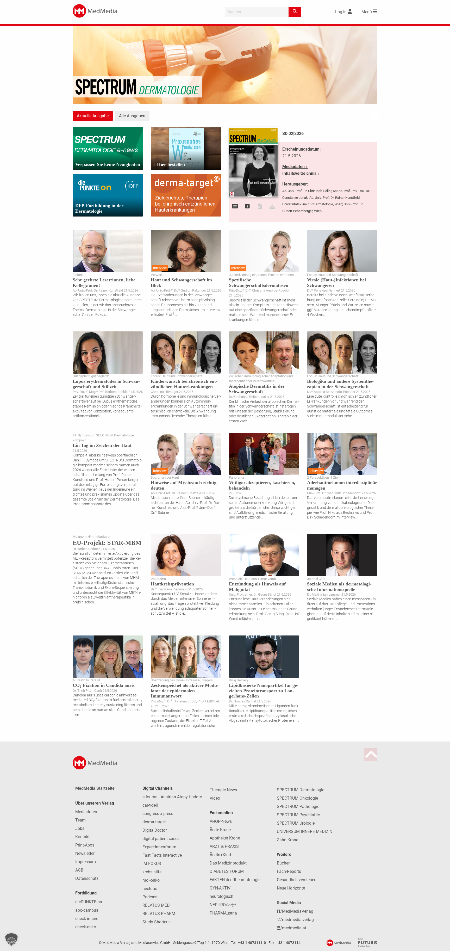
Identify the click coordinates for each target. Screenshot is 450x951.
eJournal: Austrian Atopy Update (172, 796)
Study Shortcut (156, 921)
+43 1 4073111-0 (252, 943)
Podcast (150, 896)
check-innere (86, 918)
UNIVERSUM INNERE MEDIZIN (304, 831)
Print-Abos (84, 845)
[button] (11, 939)
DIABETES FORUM (227, 871)
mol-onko (151, 880)
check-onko (85, 926)
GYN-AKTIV (220, 888)
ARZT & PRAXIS (224, 846)
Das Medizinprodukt (228, 863)
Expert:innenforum (159, 846)
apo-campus (86, 910)
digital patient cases (160, 838)
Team (80, 820)
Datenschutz (86, 878)
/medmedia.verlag (297, 919)
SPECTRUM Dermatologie (300, 789)
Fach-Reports (289, 871)
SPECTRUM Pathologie (298, 806)
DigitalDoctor (154, 830)
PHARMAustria (223, 913)
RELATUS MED (156, 905)
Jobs (79, 828)
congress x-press (157, 813)
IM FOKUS (151, 863)
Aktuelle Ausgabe (93, 115)
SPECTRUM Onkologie (297, 798)
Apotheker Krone (225, 838)
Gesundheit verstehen (296, 879)
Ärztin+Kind (220, 854)
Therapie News (223, 789)
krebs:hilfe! (152, 871)
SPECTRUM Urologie (296, 823)
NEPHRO (223, 904)
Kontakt (82, 836)
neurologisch (221, 896)
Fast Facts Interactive (162, 855)
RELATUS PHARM (158, 913)
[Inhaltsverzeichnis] (235, 206)
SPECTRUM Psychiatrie (298, 814)
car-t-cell (150, 805)
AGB (79, 870)
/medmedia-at (293, 927)
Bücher (283, 863)
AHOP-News (221, 821)
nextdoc (149, 888)
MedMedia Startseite (95, 788)
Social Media (289, 902)
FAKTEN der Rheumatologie (235, 879)
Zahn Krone (287, 839)
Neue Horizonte (291, 888)
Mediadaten (86, 811)
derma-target (154, 821)
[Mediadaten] (247, 206)
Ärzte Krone (220, 829)
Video (215, 798)
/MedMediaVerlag (296, 911)
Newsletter (85, 853)
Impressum (85, 861)
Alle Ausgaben (132, 115)
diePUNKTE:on (88, 901)
